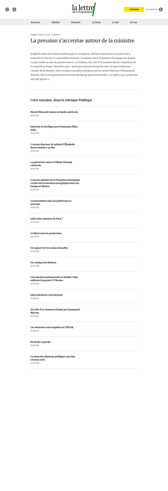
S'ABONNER (134, 9)
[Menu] (7, 9)
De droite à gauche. (40, 342)
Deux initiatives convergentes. (46, 294)
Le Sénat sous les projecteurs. (46, 233)
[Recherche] (14, 9)
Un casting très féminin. (43, 262)
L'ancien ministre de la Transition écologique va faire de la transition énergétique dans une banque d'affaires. (55, 183)
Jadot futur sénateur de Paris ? (46, 218)
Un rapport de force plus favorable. (49, 247)
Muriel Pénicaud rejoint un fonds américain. (54, 112)
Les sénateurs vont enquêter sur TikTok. (52, 327)
